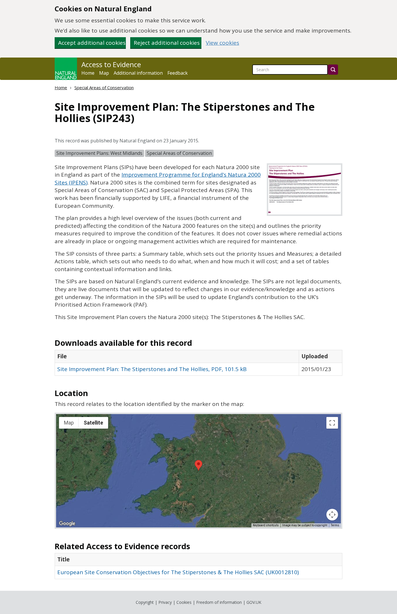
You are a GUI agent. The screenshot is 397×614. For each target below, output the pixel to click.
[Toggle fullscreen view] (332, 423)
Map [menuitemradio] (69, 423)
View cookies (222, 43)
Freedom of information (219, 602)
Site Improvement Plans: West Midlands (99, 153)
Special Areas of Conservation (104, 87)
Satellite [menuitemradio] (93, 423)
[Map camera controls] (332, 514)
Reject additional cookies (167, 42)
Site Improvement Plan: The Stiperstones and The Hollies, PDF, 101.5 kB (152, 369)
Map (104, 73)
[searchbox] (290, 70)
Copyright (145, 602)
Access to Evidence (111, 64)
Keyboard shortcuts (266, 525)
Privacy (165, 602)
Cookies (184, 602)
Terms (335, 525)
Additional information (138, 73)
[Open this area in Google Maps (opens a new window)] (67, 523)
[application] (198, 471)
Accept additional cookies (92, 42)
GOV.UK (253, 602)
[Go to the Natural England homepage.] (66, 69)
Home (87, 73)
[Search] (333, 70)
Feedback (177, 73)
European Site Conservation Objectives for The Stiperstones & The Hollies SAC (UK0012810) (178, 572)
